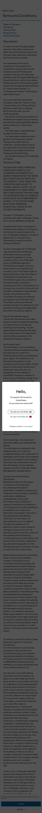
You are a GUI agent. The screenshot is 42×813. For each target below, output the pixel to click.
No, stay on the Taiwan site (19, 417)
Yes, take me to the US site (19, 412)
